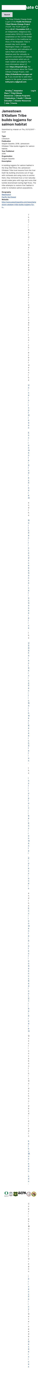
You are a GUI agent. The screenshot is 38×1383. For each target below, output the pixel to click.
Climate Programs (22, 96)
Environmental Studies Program (29, 465)
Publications (10, 98)
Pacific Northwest (9, 197)
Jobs (7, 103)
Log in (33, 91)
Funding (8, 91)
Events (14, 103)
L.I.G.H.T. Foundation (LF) (18, 29)
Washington (6, 194)
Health (20, 98)
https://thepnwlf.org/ (18, 67)
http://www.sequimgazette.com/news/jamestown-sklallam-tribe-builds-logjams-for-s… (19, 204)
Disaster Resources (23, 101)
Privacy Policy (28, 1294)
